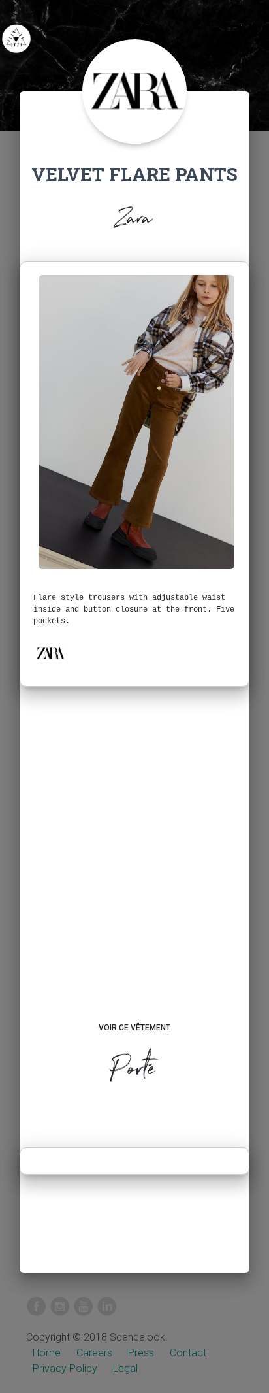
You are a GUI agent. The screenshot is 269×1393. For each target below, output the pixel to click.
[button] (50, 653)
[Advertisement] (134, 867)
